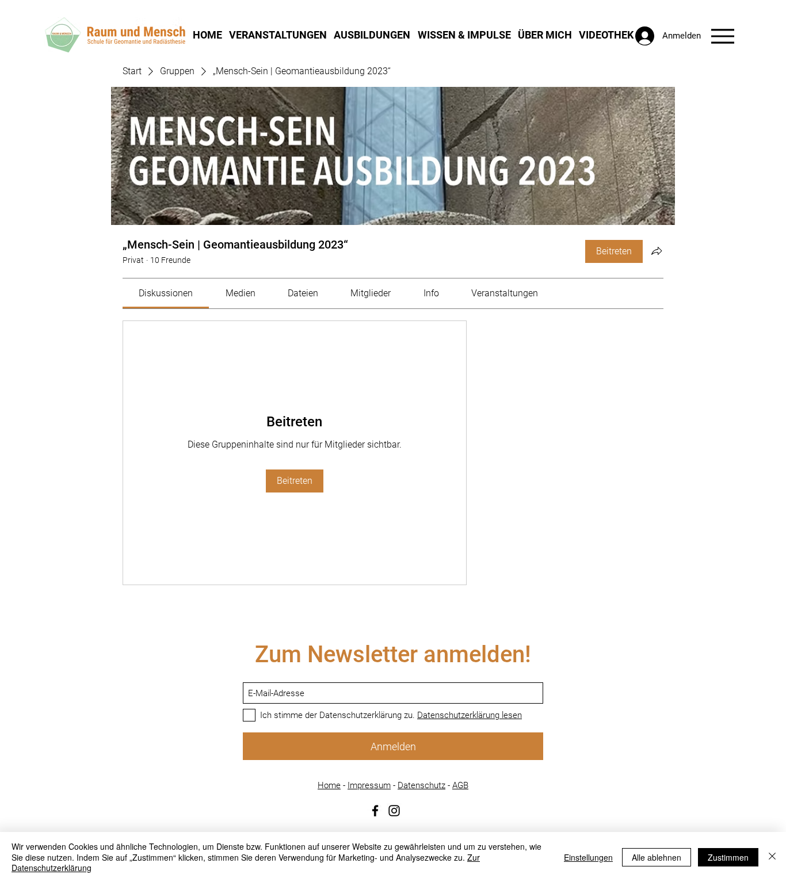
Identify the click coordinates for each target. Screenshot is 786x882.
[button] (278, 34)
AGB (460, 785)
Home (329, 785)
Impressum (369, 785)
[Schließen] (772, 857)
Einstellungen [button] (588, 857)
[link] (166, 293)
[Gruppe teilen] (656, 251)
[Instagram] (394, 810)
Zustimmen (728, 857)
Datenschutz (421, 785)
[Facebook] (375, 810)
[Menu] (722, 36)
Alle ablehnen (656, 857)
